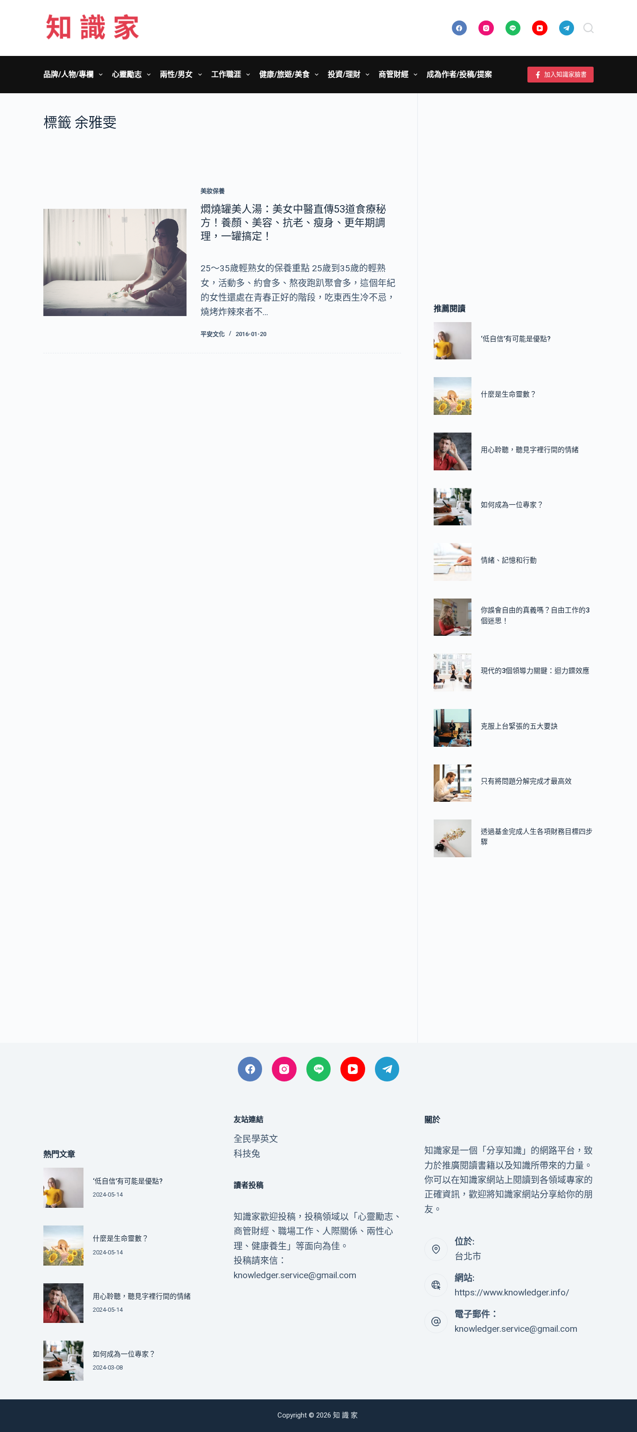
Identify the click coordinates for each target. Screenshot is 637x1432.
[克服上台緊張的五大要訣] (452, 728)
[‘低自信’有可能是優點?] (452, 341)
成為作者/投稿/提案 (459, 74)
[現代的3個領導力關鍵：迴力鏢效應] (452, 672)
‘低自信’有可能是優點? (516, 339)
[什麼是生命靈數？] (452, 396)
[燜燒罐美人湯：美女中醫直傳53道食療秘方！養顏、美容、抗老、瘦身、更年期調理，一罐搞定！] (115, 262)
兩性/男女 (176, 74)
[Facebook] (459, 28)
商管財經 (394, 74)
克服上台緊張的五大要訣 (519, 726)
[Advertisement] (514, 184)
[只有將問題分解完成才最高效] (452, 783)
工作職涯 (226, 74)
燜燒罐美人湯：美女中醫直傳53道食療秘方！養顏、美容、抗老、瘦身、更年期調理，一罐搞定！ (293, 222)
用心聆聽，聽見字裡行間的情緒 (530, 450)
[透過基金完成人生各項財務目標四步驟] (452, 838)
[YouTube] (539, 28)
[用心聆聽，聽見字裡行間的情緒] (452, 451)
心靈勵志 (127, 74)
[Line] (513, 28)
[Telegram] (567, 28)
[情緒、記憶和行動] (452, 562)
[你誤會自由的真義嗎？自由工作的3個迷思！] (452, 617)
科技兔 (247, 1154)
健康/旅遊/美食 (284, 74)
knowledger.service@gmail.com (516, 1328)
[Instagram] (486, 28)
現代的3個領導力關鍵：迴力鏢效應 (535, 671)
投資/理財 (344, 74)
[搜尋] (588, 28)
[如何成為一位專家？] (452, 507)
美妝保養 (213, 190)
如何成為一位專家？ (512, 505)
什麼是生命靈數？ (509, 394)
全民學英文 (256, 1139)
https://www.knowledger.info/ (512, 1292)
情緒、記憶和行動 (509, 560)
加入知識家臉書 (565, 74)
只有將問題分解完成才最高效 (526, 781)
